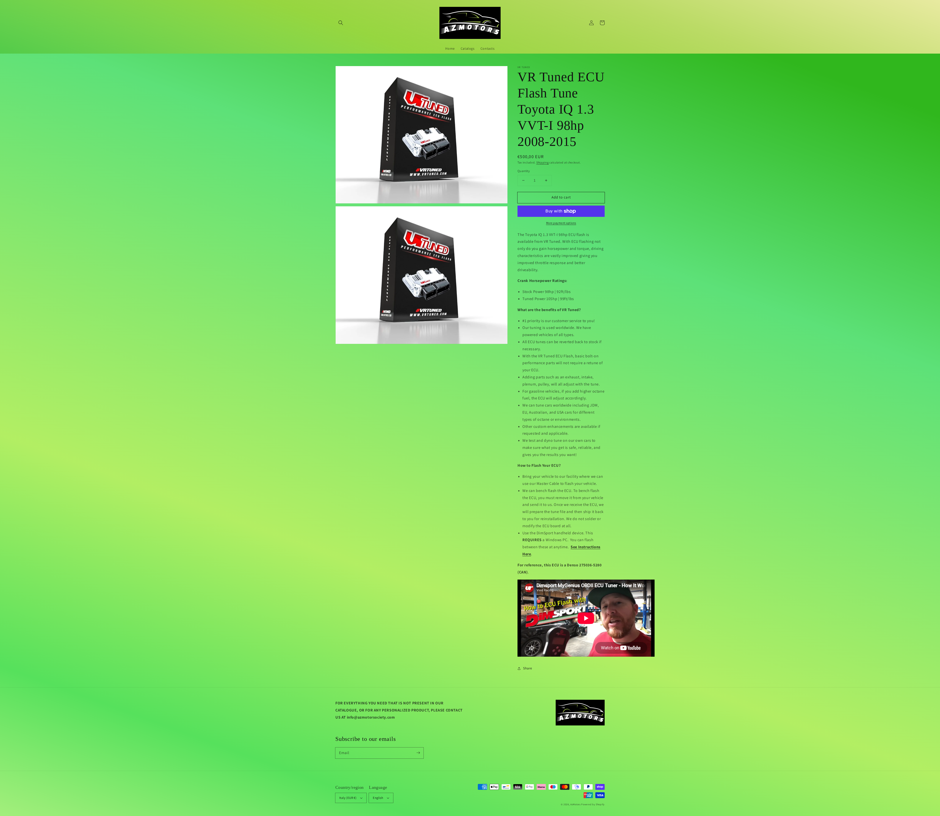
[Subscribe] (418, 752)
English (378, 798)
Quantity (523, 171)
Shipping (542, 162)
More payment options (561, 223)
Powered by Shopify (593, 804)
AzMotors (575, 804)
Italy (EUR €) (347, 798)
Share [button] (527, 668)
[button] (340, 22)
